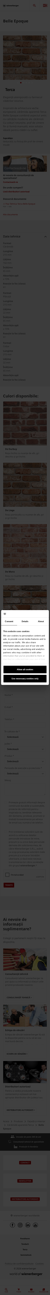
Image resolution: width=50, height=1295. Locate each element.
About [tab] (41, 621)
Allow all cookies (25, 669)
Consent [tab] (9, 621)
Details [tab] (25, 621)
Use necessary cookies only (25, 678)
